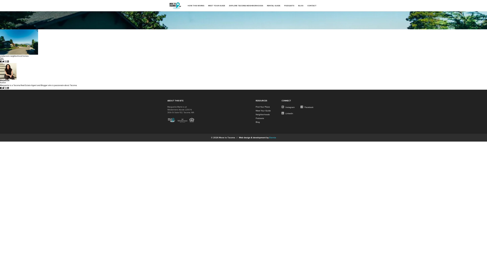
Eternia (257, 138)
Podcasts (289, 6)
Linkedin (289, 113)
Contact (311, 6)
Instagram (290, 107)
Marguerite (4, 80)
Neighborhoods (263, 114)
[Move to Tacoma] (175, 6)
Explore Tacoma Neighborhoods (246, 6)
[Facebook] (1, 61)
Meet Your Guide (216, 6)
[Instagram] (6, 61)
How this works (196, 6)
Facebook (308, 107)
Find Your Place (263, 107)
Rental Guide (273, 6)
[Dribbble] (8, 61)
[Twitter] (3, 61)
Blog (300, 6)
